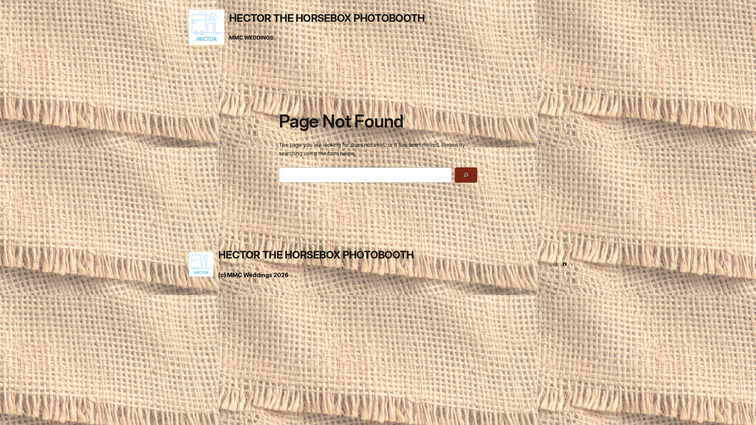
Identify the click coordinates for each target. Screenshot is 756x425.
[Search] (466, 175)
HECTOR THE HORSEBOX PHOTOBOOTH (327, 18)
